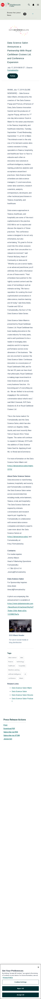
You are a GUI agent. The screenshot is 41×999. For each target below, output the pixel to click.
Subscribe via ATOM (11, 735)
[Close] (38, 967)
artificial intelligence (14, 674)
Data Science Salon (19, 691)
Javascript (7, 739)
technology (20, 662)
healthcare (11, 666)
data (21, 657)
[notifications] (33, 5)
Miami (21, 678)
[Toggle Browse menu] (33, 14)
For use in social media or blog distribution (18, 641)
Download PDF (9, 729)
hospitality (22, 666)
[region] (20, 981)
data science (12, 657)
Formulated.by (12, 70)
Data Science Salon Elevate (22, 695)
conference (12, 678)
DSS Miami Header (16, 635)
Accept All (20, 995)
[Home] (11, 5)
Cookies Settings (20, 982)
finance (10, 662)
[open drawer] (38, 5)
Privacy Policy (8, 977)
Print (5, 725)
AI (25, 674)
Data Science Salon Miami (22, 688)
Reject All (20, 988)
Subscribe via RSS (10, 732)
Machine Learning (13, 670)
